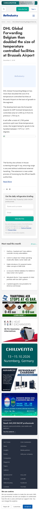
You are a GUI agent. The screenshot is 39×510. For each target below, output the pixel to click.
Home (3, 22)
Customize (16, 507)
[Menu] (33, 16)
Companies (7, 458)
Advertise (23, 446)
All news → (34, 244)
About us (6, 479)
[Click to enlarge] (19, 147)
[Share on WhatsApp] (10, 189)
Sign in (34, 9)
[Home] (10, 15)
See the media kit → (9, 432)
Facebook (23, 483)
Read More (7, 181)
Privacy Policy (12, 230)
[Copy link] (4, 189)
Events (6, 454)
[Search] (4, 9)
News (8, 22)
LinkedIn (23, 479)
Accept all (27, 507)
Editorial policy (8, 483)
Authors (6, 470)
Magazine (7, 462)
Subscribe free (22, 9)
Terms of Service (26, 228)
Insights (6, 450)
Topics (6, 466)
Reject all (6, 507)
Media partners (25, 450)
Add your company (26, 454)
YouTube (23, 487)
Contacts (6, 487)
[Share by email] (7, 189)
